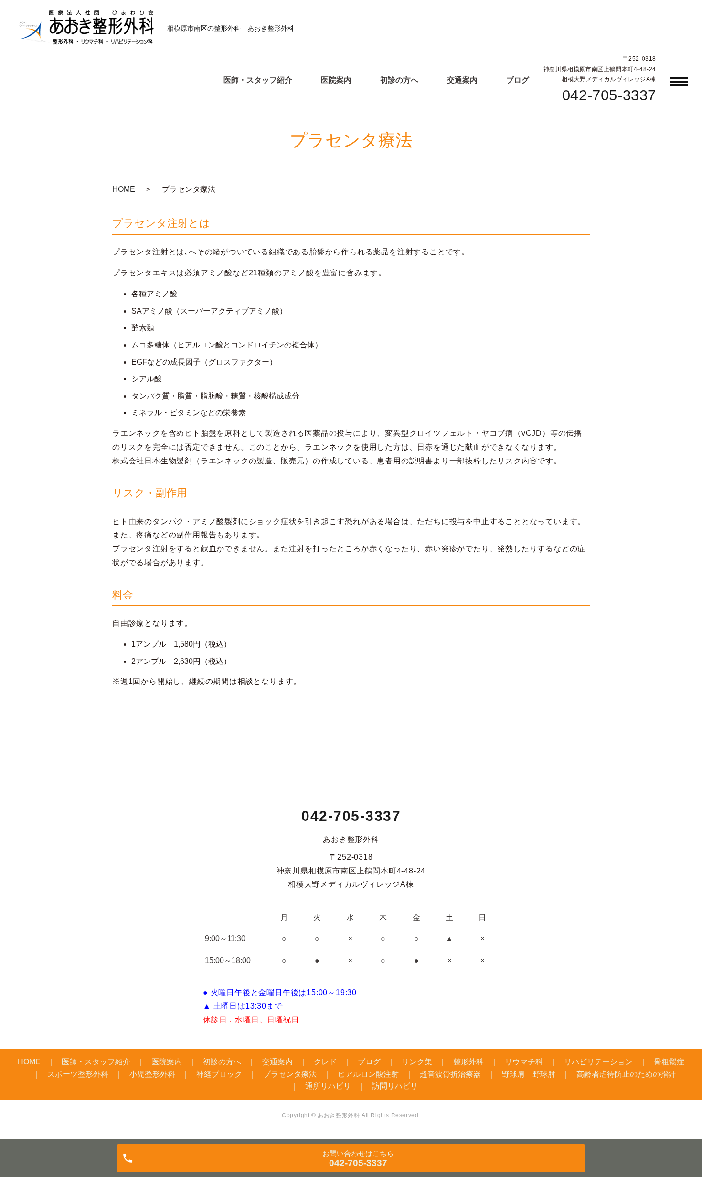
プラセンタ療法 (290, 1074)
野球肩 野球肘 (528, 1074)
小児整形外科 (152, 1074)
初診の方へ (399, 80)
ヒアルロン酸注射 (368, 1074)
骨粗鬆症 (669, 1062)
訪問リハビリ (395, 1086)
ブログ (517, 80)
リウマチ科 (524, 1062)
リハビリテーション (598, 1062)
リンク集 (417, 1062)
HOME (123, 189)
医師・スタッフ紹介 (257, 80)
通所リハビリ (328, 1086)
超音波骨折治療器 (450, 1074)
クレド (325, 1062)
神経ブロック (219, 1074)
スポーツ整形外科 (77, 1074)
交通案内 (462, 80)
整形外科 (468, 1062)
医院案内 (336, 80)
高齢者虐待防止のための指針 (626, 1074)
